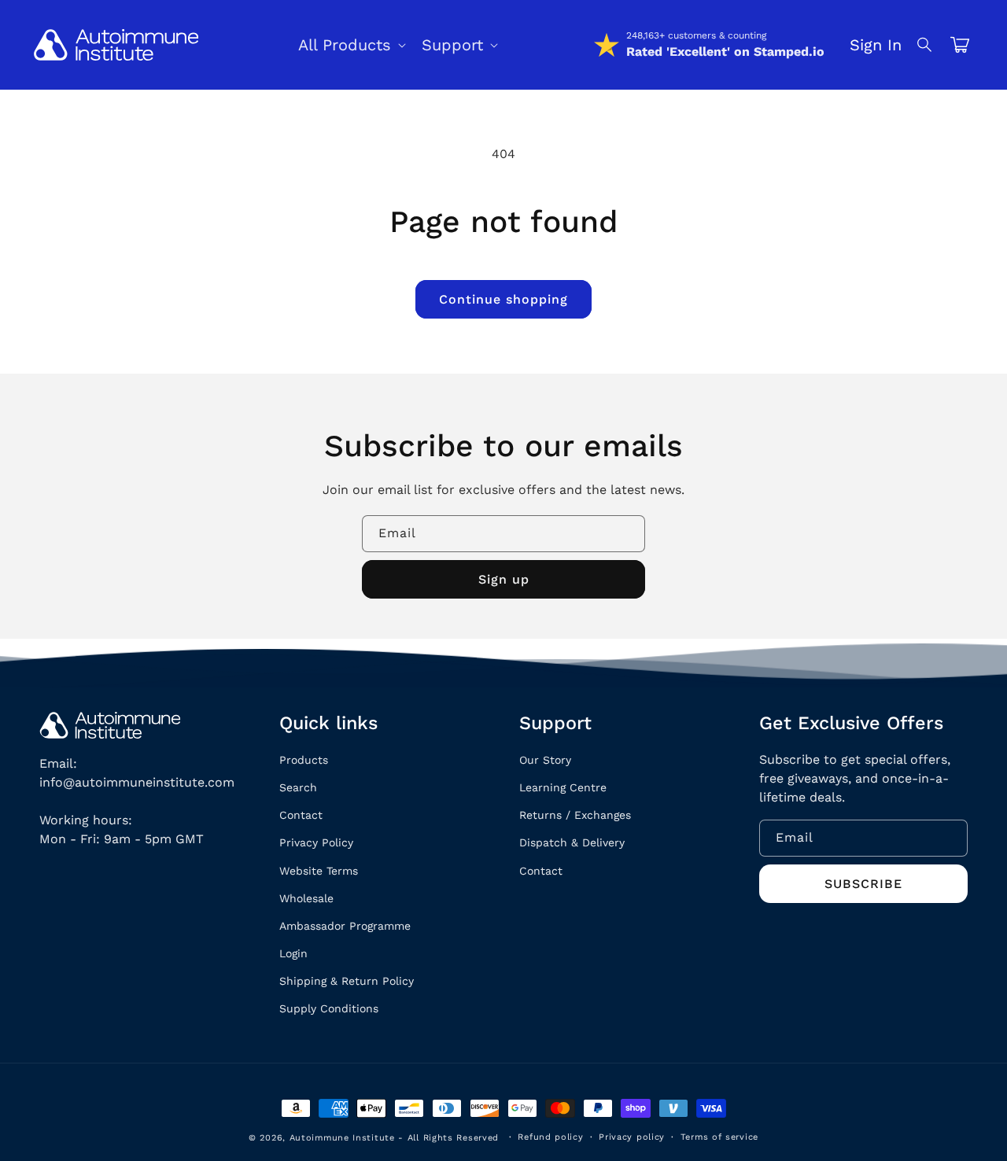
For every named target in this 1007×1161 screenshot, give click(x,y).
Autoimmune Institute (342, 1138)
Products (303, 760)
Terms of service (719, 1137)
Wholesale (306, 898)
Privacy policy (632, 1137)
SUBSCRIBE (863, 883)
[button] (925, 45)
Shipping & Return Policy (346, 981)
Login (293, 953)
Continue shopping (503, 299)
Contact (301, 815)
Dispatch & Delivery (572, 842)
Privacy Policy (316, 842)
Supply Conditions (328, 1008)
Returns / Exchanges (575, 815)
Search (298, 787)
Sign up (503, 579)
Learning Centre (563, 787)
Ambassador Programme (345, 926)
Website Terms (318, 870)
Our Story (545, 760)
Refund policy (550, 1137)
